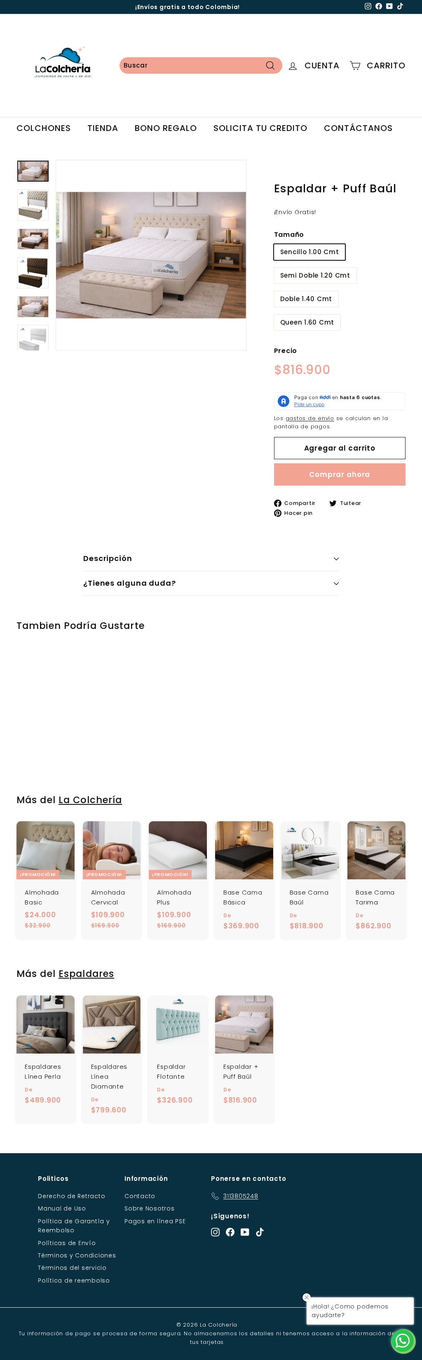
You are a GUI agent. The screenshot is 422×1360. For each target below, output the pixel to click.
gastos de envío (310, 418)
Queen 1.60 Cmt (307, 322)
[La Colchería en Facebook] (230, 1232)
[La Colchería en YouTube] (245, 1232)
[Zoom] (151, 255)
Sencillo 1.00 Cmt (309, 252)
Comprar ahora (339, 474)
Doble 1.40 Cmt (306, 298)
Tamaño (289, 234)
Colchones (43, 128)
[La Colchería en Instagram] (215, 1232)
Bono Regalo (166, 128)
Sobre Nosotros (149, 1208)
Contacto (139, 1196)
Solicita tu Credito (260, 128)
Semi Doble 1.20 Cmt (315, 275)
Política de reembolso (74, 1280)
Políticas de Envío (67, 1243)
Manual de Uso (62, 1208)
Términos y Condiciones (77, 1255)
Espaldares (86, 973)
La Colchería (90, 799)
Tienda (102, 128)
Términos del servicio (72, 1268)
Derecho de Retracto (71, 1196)
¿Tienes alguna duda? (129, 583)
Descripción (107, 558)
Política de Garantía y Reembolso (74, 1225)
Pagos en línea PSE (155, 1221)
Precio (286, 350)
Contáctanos (358, 128)
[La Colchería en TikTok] (260, 1232)
